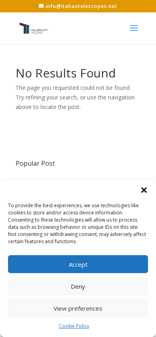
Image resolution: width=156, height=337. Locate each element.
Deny (78, 286)
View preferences (78, 308)
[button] (144, 190)
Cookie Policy (74, 326)
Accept (78, 264)
